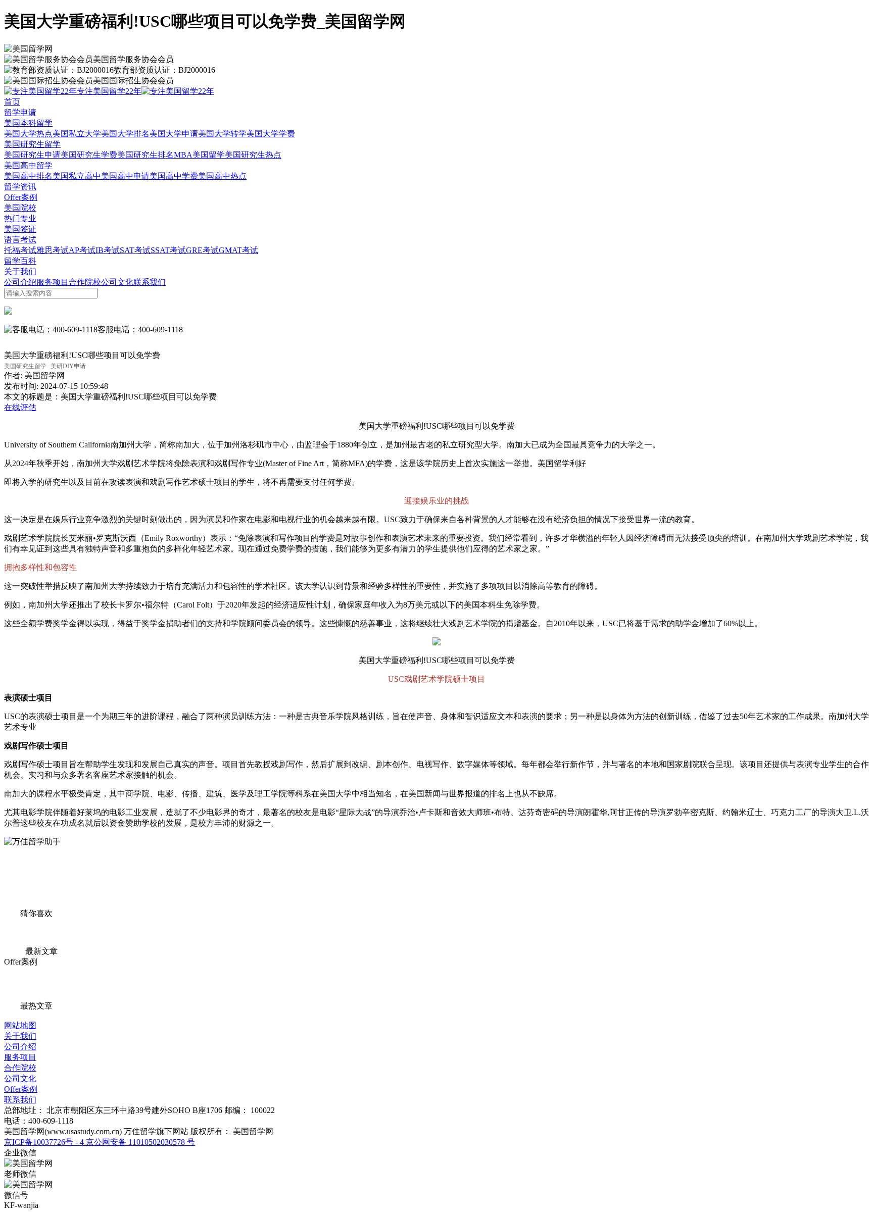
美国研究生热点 (253, 154)
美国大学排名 (125, 133)
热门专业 (20, 218)
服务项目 (52, 282)
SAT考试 (135, 250)
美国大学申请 (174, 133)
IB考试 (107, 250)
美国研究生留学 (32, 144)
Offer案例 (20, 197)
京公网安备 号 (139, 1142)
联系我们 (149, 282)
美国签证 (20, 229)
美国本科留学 (28, 123)
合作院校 (85, 282)
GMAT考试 (238, 250)
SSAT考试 (168, 250)
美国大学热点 (28, 133)
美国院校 (20, 208)
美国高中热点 (222, 176)
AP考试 (82, 250)
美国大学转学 (222, 133)
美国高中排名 (28, 176)
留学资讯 (20, 186)
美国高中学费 (174, 176)
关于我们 (20, 271)
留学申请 (20, 112)
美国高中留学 (28, 165)
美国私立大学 (77, 133)
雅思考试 (52, 250)
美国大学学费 (271, 133)
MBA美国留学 (199, 154)
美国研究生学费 (89, 154)
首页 (12, 101)
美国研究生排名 (145, 154)
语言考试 (20, 239)
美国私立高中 (77, 176)
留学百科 (20, 261)
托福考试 (20, 250)
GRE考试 (202, 250)
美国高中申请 (125, 176)
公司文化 (117, 282)
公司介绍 (20, 282)
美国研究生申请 (32, 154)
